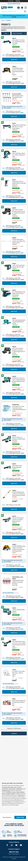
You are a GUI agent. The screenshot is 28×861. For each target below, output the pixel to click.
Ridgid (12, 793)
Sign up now (20, 817)
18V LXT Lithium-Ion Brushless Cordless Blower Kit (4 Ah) (18, 439)
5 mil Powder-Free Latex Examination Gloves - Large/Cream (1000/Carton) (19, 408)
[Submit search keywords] (25, 11)
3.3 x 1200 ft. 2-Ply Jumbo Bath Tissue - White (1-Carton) (18, 673)
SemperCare (15, 404)
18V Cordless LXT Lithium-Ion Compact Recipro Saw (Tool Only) (18, 41)
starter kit (21, 795)
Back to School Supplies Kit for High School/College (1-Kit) (18, 702)
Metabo (8, 793)
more (18, 793)
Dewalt (14, 66)
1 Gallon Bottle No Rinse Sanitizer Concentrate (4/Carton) (18, 582)
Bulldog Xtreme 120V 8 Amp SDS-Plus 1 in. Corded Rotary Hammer (19, 126)
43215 (22, 55)
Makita (14, 38)
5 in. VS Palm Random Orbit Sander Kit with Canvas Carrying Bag (18, 293)
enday (14, 699)
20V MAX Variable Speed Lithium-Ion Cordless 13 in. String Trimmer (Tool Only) (18, 493)
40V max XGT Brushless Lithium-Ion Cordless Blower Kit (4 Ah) (18, 519)
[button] (19, 33)
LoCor (14, 669)
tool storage (11, 788)
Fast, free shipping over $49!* (14, 3)
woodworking (19, 788)
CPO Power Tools (10, 1)
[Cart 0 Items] (22, 8)
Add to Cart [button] (14, 59)
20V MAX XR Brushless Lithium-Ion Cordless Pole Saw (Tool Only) (18, 241)
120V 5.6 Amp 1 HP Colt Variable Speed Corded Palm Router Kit (19, 183)
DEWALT (9, 792)
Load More (14, 733)
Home (3, 20)
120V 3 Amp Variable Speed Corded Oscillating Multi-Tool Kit (18, 321)
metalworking (5, 790)
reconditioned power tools (9, 787)
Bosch (14, 123)
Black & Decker (16, 94)
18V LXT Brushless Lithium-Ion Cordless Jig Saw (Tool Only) (19, 155)
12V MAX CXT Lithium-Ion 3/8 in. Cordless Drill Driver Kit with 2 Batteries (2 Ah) (18, 379)
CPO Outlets (18, 1)
